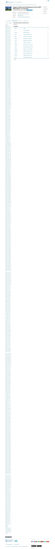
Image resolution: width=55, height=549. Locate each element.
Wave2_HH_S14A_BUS (8, 244)
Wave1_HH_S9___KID (7, 49)
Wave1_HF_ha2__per (7, 111)
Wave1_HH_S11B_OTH (8, 53)
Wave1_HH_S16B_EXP (8, 74)
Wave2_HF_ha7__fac (7, 296)
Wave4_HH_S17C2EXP (8, 460)
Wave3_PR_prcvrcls (7, 401)
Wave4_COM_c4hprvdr (8, 483)
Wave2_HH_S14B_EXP (8, 245)
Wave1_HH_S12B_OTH (8, 60)
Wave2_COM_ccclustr (8, 284)
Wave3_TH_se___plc (7, 405)
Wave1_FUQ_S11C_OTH (8, 176)
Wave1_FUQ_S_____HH (8, 142)
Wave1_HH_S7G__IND (8, 44)
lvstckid (16, 32)
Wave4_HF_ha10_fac (7, 504)
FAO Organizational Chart (9, 544)
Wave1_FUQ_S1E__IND (8, 151)
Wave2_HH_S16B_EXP (8, 252)
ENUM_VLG (6, 526)
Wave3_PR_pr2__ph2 (8, 397)
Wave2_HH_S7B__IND (8, 215)
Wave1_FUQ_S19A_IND (8, 198)
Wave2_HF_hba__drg (8, 302)
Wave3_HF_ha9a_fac (8, 335)
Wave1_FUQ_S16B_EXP (8, 189)
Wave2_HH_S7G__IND (8, 222)
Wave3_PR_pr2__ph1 (7, 396)
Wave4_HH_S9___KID (7, 430)
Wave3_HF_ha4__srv (7, 326)
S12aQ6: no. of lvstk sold (27, 42)
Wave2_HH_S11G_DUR (8, 235)
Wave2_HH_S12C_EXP (8, 239)
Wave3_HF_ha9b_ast (8, 336)
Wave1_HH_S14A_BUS (8, 66)
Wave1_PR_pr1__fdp (7, 134)
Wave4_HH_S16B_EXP (8, 455)
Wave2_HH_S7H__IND (8, 223)
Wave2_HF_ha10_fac (7, 301)
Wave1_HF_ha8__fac (7, 121)
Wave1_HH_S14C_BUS (8, 69)
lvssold (16, 40)
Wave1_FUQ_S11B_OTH (8, 175)
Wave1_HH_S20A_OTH (8, 87)
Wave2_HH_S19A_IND (8, 261)
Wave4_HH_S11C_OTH (8, 435)
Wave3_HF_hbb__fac (8, 340)
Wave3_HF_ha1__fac (7, 322)
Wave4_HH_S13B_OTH (8, 444)
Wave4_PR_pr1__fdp (7, 517)
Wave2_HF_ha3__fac (8, 288)
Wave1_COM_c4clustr (8, 100)
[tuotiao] (43, 541)
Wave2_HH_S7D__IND (8, 218)
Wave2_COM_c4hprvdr (8, 280)
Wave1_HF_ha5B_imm (8, 116)
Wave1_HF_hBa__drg (7, 124)
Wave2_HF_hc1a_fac (7, 305)
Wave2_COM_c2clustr (8, 272)
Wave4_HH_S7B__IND (8, 418)
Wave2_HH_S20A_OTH (8, 265)
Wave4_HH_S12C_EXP (8, 442)
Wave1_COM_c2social (8, 95)
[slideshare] (38, 541)
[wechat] (45, 541)
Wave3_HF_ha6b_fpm (8, 331)
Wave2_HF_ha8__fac (8, 297)
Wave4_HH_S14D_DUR (8, 451)
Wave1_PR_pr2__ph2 (7, 137)
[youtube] (48, 541)
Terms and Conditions (15, 546)
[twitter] (44, 541)
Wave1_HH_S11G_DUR (8, 57)
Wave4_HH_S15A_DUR (8, 452)
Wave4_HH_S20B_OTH (8, 469)
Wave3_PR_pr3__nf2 (7, 400)
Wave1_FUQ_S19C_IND (8, 201)
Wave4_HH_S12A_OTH (8, 439)
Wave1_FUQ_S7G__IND (8, 167)
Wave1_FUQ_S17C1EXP (8, 193)
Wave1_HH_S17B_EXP (8, 77)
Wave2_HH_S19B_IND (8, 262)
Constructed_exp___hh (8, 530)
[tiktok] (41, 541)
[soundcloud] (40, 541)
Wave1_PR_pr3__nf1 (7, 138)
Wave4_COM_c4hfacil (8, 482)
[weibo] (47, 541)
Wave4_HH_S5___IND (8, 414)
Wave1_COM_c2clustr (8, 94)
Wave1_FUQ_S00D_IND (8, 146)
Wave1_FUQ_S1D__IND (8, 150)
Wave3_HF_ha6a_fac (8, 330)
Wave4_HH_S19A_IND (8, 464)
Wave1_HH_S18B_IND (7, 82)
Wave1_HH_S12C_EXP (8, 61)
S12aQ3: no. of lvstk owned (27, 36)
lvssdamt (16, 44)
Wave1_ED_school (7, 133)
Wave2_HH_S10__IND (7, 228)
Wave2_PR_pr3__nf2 (7, 319)
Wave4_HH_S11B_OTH (8, 434)
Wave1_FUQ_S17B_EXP (8, 192)
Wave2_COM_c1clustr (8, 269)
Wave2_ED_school (7, 313)
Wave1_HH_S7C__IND (8, 39)
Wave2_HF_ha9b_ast (8, 300)
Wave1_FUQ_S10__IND (8, 172)
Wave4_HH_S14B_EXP (8, 448)
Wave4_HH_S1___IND (7, 409)
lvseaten (16, 55)
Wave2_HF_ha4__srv (7, 289)
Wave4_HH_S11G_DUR (8, 438)
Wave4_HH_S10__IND (7, 431)
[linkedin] (36, 541)
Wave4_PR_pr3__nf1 (7, 521)
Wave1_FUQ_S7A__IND (8, 159)
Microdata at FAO (19, 2)
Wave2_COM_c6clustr (8, 283)
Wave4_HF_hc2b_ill (7, 512)
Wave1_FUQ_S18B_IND (8, 197)
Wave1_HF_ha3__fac (7, 112)
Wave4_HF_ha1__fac (7, 488)
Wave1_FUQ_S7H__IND (8, 168)
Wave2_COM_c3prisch (8, 276)
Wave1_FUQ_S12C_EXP (8, 181)
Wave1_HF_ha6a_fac (7, 117)
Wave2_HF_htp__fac (7, 310)
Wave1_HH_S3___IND (7, 31)
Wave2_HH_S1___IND (7, 206)
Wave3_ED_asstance (8, 392)
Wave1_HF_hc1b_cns (7, 128)
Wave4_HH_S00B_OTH (8, 408)
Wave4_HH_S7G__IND (8, 425)
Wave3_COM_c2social (8, 354)
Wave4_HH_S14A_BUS (8, 447)
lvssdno (16, 42)
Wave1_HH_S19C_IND (7, 86)
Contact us (9, 546)
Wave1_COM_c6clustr (8, 107)
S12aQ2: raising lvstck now (27, 34)
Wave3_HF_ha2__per (8, 323)
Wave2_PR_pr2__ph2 (8, 317)
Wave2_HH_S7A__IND (8, 214)
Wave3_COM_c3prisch (8, 357)
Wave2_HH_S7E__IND (8, 219)
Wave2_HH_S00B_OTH (8, 205)
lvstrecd (16, 53)
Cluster (24, 28)
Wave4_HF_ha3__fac (8, 491)
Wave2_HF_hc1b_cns (8, 306)
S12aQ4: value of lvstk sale (27, 38)
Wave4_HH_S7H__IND (8, 426)
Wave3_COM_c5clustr (8, 361)
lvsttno (16, 36)
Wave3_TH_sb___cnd (8, 404)
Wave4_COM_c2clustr (8, 475)
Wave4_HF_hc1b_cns (8, 509)
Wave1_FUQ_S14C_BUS (8, 185)
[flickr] (33, 541)
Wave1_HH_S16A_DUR (8, 73)
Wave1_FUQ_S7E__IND (8, 164)
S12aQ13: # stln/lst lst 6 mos (27, 57)
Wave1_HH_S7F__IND (7, 43)
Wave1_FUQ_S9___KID (8, 171)
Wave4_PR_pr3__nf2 (7, 522)
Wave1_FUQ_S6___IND (8, 158)
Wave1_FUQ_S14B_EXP (8, 184)
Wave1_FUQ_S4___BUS (8, 155)
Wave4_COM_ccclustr (8, 487)
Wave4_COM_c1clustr (8, 472)
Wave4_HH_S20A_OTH (8, 468)
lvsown (16, 34)
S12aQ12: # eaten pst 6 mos (27, 55)
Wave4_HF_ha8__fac (8, 500)
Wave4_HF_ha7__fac (7, 499)
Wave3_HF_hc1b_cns (8, 343)
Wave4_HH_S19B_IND (8, 465)
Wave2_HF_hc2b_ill (7, 309)
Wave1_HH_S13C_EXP (8, 65)
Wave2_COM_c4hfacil (8, 279)
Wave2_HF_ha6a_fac (8, 293)
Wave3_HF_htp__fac (7, 347)
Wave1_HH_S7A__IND (7, 36)
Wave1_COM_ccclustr (8, 108)
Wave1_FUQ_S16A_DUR (8, 188)
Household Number (26, 30)
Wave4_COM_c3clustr (8, 478)
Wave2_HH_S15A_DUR (8, 249)
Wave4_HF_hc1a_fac (7, 508)
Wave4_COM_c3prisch (8, 479)
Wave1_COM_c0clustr (8, 90)
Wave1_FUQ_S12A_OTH (8, 180)
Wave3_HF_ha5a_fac (8, 327)
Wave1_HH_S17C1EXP (8, 78)
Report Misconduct (25, 546)
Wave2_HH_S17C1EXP (8, 256)
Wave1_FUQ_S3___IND (8, 154)
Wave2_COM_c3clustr (8, 275)
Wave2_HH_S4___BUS (8, 210)
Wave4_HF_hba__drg (8, 505)
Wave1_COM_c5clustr (8, 104)
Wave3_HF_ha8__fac (8, 334)
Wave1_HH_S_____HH (7, 26)
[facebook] (32, 541)
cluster (16, 28)
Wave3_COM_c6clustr (8, 362)
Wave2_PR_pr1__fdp (7, 314)
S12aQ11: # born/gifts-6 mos (27, 53)
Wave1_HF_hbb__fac (7, 125)
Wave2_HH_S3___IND (8, 209)
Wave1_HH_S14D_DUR (8, 70)
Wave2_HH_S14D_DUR (8, 248)
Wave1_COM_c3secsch (8, 99)
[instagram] (34, 541)
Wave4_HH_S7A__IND (8, 417)
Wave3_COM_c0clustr (8, 348)
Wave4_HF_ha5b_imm (8, 495)
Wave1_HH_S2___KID (7, 30)
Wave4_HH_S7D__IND (8, 421)
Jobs (6, 546)
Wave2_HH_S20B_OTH (8, 266)
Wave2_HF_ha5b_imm (8, 292)
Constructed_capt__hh (8, 529)
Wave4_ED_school (7, 516)
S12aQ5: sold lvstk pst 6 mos (27, 40)
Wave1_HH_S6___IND (7, 35)
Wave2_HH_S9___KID (7, 227)
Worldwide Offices (16, 544)
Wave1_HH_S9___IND (7, 48)
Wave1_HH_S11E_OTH (8, 56)
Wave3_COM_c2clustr (8, 353)
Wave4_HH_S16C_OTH (8, 456)
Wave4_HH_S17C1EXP (8, 459)
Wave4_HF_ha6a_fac (8, 496)
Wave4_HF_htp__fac (7, 513)
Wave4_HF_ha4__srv (7, 492)
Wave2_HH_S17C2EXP (8, 257)
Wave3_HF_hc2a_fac (8, 344)
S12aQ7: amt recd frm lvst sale (28, 44)
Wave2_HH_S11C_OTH (8, 232)
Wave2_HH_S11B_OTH (8, 231)
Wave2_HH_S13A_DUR (8, 240)
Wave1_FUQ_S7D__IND (8, 163)
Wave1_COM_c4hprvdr (8, 103)
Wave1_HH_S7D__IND (7, 40)
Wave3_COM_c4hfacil (8, 358)
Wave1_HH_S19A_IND (7, 83)
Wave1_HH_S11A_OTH (8, 52)
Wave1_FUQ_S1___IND (8, 147)
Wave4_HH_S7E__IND (8, 422)
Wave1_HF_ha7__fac (7, 120)
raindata (6, 533)
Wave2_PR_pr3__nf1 (7, 318)
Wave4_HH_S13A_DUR (8, 443)
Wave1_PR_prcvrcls (7, 141)
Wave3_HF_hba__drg (8, 339)
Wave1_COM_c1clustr (8, 91)
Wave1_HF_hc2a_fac (7, 129)
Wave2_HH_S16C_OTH (8, 253)
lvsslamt (16, 38)
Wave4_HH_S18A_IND (8, 461)
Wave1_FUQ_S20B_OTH (8, 202)
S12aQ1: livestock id (26, 32)
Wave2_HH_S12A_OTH (8, 236)
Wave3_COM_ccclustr (8, 363)
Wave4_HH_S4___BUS (8, 413)
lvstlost (16, 57)
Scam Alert (20, 546)
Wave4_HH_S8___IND (8, 427)
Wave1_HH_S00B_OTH (8, 27)
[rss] (37, 541)
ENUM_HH (6, 525)
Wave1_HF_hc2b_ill (7, 130)
